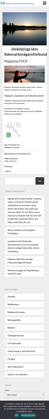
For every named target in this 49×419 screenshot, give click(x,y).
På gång (11, 359)
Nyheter (11, 328)
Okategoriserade (16, 335)
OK (16, 415)
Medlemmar (13, 304)
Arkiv (7, 390)
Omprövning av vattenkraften (21, 351)
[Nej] (46, 410)
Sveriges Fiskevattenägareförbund (20, 4)
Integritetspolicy (28, 415)
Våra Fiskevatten (15, 367)
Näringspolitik (14, 320)
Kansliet (11, 296)
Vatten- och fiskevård (18, 374)
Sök (39, 181)
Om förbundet (14, 343)
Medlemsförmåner (16, 312)
